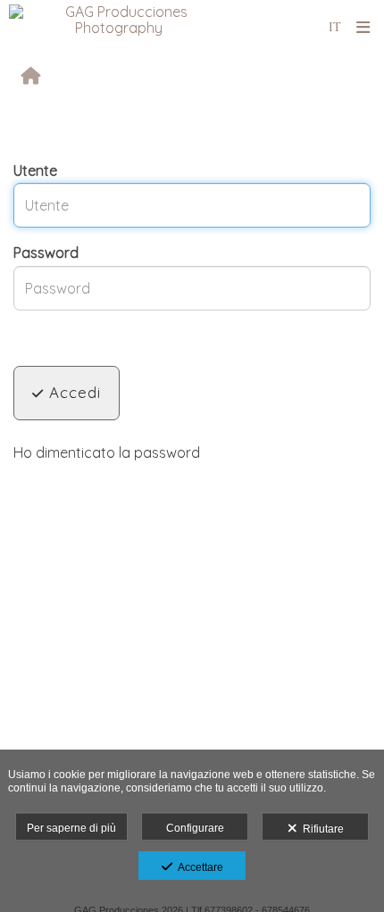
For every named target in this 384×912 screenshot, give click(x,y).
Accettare (197, 867)
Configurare (195, 828)
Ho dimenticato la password (106, 452)
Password (46, 252)
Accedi (72, 392)
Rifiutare (320, 829)
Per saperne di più (71, 828)
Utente (35, 170)
